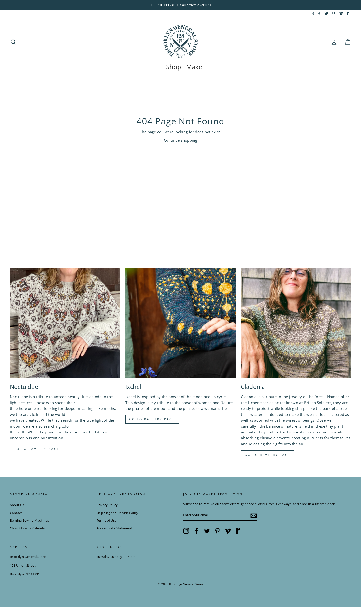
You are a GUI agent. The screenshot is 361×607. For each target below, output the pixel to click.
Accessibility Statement (114, 528)
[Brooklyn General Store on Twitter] (207, 531)
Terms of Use (107, 520)
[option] (180, 4)
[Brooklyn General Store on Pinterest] (217, 531)
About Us (17, 505)
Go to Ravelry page (37, 449)
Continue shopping (180, 140)
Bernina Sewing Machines (29, 520)
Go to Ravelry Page (268, 455)
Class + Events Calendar (28, 528)
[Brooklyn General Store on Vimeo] (228, 531)
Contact (16, 513)
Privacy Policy (107, 505)
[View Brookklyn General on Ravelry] (348, 13)
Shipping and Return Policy (117, 513)
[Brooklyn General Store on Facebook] (196, 531)
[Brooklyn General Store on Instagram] (186, 531)
